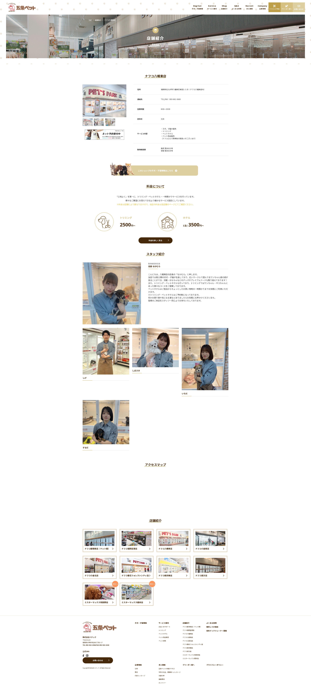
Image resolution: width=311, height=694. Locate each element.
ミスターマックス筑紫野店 (191, 655)
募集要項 (161, 679)
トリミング (162, 630)
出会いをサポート (164, 627)
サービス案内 (164, 623)
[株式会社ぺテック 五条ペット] (22, 7)
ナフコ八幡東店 (188, 634)
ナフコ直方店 (187, 651)
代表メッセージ (140, 676)
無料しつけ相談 (212, 627)
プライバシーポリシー (214, 665)
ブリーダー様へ (188, 665)
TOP (90, 20)
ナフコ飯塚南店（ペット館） (192, 627)
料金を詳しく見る (155, 240)
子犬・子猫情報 (141, 623)
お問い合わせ (98, 660)
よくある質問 (211, 623)
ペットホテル (163, 634)
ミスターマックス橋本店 (191, 658)
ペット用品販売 (164, 637)
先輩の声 (161, 676)
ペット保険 (162, 641)
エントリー (162, 683)
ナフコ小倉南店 (188, 637)
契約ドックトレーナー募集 (216, 630)
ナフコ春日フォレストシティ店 (193, 644)
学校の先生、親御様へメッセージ (170, 672)
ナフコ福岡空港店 (188, 630)
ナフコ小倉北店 (188, 641)
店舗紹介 (98, 20)
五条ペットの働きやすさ (167, 669)
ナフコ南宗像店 (188, 648)
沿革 (136, 669)
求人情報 (162, 665)
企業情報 (138, 665)
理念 (136, 672)
